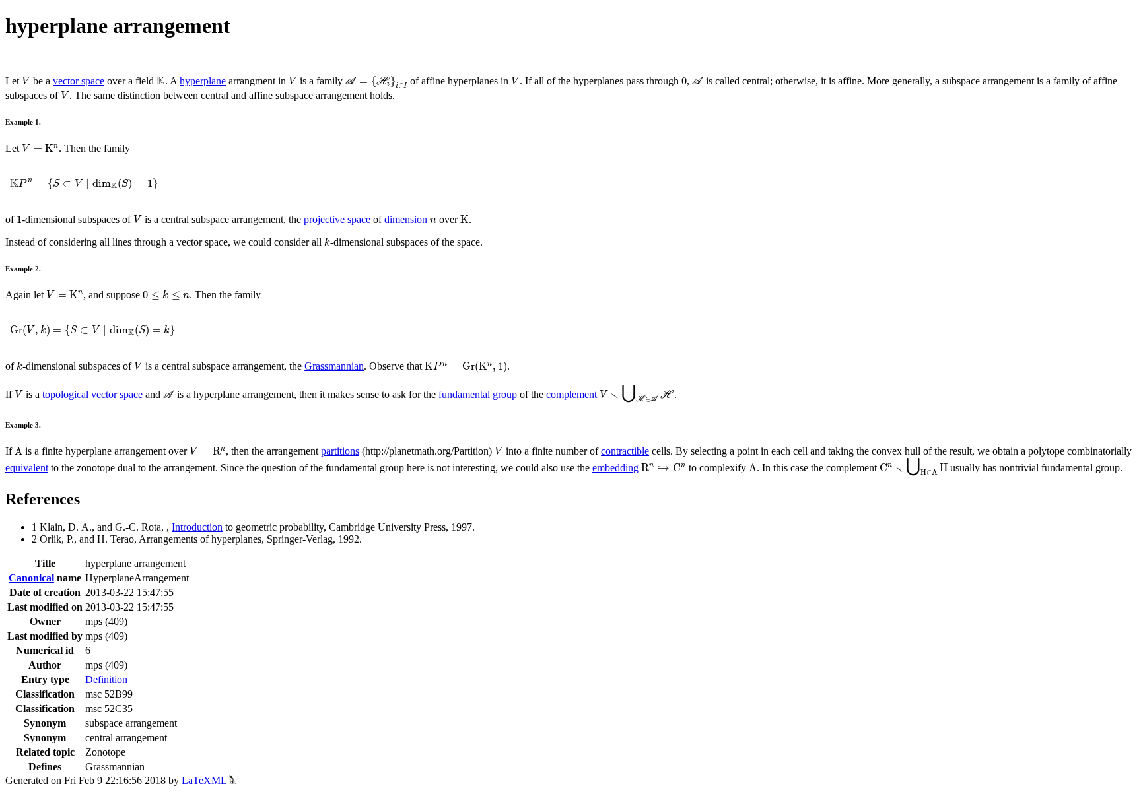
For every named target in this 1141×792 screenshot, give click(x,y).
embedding (615, 467)
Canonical (31, 577)
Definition (106, 679)
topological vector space (92, 394)
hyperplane (203, 80)
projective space (337, 219)
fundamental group (477, 394)
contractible (625, 451)
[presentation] (26, 81)
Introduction (197, 527)
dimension (405, 219)
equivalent (26, 467)
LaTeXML (205, 780)
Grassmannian (334, 366)
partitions (340, 451)
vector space (78, 80)
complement (571, 394)
